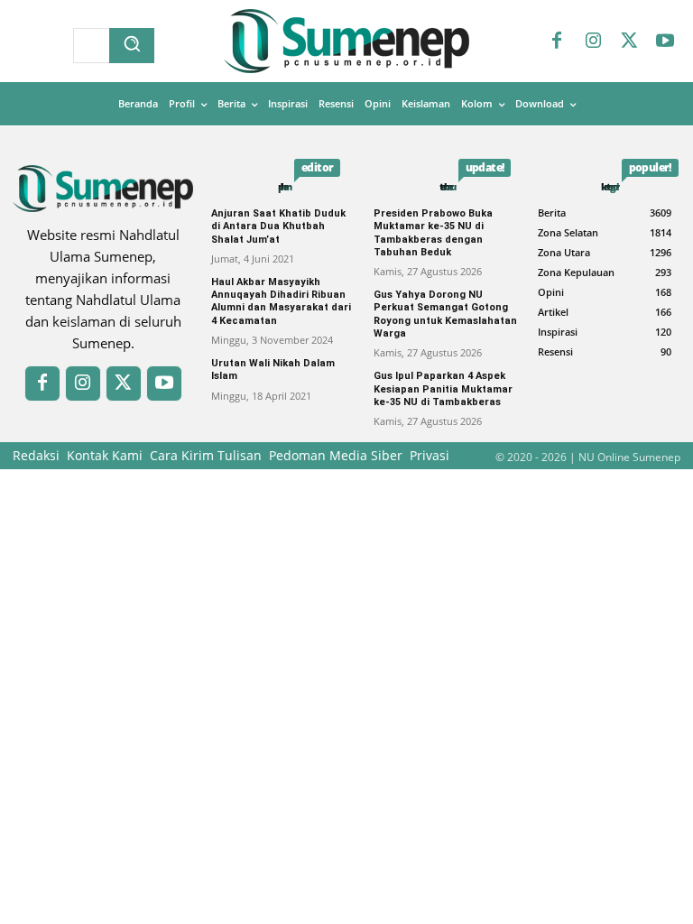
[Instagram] (593, 41)
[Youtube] (665, 41)
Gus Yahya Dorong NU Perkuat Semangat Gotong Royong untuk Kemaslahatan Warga (445, 314)
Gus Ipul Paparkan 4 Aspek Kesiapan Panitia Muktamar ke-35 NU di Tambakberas (443, 389)
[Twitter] (629, 41)
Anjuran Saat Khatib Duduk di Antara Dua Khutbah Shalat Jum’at (278, 226)
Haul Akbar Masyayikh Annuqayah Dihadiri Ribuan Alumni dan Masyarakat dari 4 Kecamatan (281, 301)
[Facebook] (557, 41)
